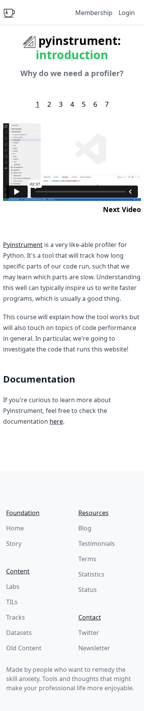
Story (14, 543)
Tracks (15, 617)
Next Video (122, 209)
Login (127, 12)
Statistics (91, 574)
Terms (87, 559)
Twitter (88, 632)
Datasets (19, 632)
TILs (12, 602)
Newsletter (94, 648)
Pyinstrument (23, 244)
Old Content (23, 648)
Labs (13, 586)
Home (15, 528)
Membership (94, 12)
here (56, 421)
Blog (84, 528)
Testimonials (96, 543)
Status (87, 589)
